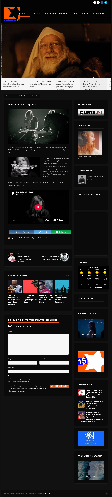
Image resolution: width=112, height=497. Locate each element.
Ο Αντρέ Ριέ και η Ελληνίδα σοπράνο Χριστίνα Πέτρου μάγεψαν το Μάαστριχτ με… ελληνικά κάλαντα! (90, 417)
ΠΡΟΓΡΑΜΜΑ (50, 13)
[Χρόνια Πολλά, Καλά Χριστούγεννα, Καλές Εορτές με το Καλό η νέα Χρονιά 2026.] (81, 392)
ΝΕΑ (75, 13)
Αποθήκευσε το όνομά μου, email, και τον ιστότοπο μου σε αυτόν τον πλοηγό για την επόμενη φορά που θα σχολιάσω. (35, 380)
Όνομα (10, 359)
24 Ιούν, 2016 (25, 238)
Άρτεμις (13, 238)
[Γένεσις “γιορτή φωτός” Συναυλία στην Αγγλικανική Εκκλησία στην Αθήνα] (81, 404)
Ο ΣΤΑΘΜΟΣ (35, 13)
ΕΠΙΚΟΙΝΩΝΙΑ (98, 13)
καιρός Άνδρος (93, 267)
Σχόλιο (10, 332)
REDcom (48, 493)
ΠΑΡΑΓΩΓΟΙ (64, 13)
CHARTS (84, 13)
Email (42, 359)
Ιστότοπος (11, 367)
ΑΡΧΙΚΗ (22, 13)
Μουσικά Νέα (44, 238)
